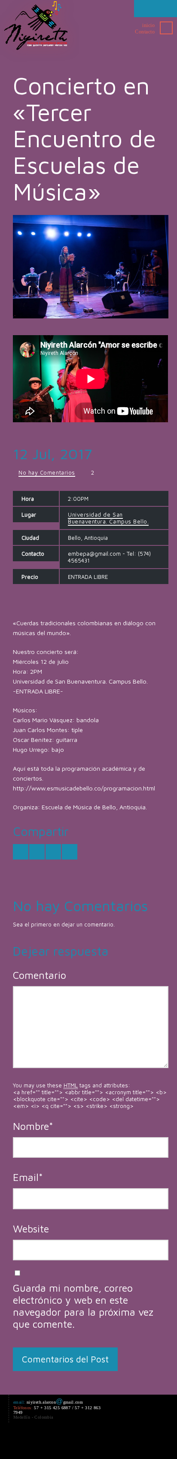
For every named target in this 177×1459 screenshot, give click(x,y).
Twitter (24, 1441)
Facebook (39, 1441)
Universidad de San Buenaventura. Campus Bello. (108, 518)
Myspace (132, 1441)
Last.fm (117, 1441)
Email (28, 1177)
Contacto (145, 32)
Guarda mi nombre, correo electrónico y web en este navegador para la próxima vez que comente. (83, 1306)
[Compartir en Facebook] (37, 852)
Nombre (33, 1126)
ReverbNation (148, 1441)
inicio (148, 25)
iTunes (101, 1441)
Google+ (55, 1441)
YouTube (86, 1441)
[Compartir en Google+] (53, 852)
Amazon (70, 1441)
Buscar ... (166, 27)
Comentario (39, 975)
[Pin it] (69, 852)
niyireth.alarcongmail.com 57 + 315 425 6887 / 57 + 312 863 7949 (57, 1410)
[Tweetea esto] (20, 852)
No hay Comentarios (46, 472)
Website (31, 1229)
